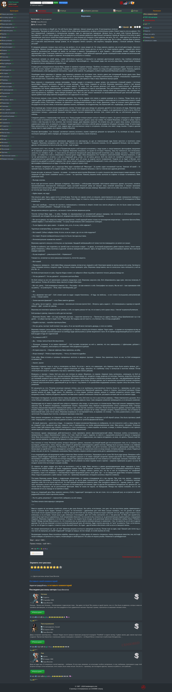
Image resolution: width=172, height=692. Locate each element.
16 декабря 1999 (48, 600)
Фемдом (4, 136)
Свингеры (5, 106)
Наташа (44, 594)
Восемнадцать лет (8, 27)
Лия (42, 653)
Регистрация (63, 2)
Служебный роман (8, 116)
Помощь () (149, 37)
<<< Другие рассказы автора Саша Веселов (45, 576)
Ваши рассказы (7, 24)
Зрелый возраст (7, 47)
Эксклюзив (5, 149)
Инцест (4, 53)
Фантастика (6, 132)
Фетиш (4, 139)
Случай (4, 119)
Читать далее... (38, 612)
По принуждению (7, 90)
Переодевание (7, 83)
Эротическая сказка (8, 155)
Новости (147, 31)
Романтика (5, 103)
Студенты (5, 126)
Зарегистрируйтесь (38, 585)
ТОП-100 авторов (150, 17)
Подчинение (6, 93)
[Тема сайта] (120, 28)
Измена (4, 50)
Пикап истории (7, 86)
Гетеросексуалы (7, 30)
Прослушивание (47, 623)
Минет (4, 67)
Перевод (5, 80)
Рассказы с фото (7, 100)
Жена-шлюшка (7, 40)
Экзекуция (5, 146)
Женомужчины (7, 44)
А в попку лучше (7, 17)
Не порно (5, 73)
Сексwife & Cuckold (8, 113)
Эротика (4, 152)
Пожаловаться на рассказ (131, 557)
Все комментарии (150, 14)
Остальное (5, 76)
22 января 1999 (41, 24)
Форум (146, 28)
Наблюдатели (6, 70)
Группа (4, 34)
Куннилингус (6, 60)
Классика (5, 57)
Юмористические (7, 159)
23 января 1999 (48, 659)
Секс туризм (6, 109)
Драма (4, 37)
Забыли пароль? (37, 5)
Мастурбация (6, 63)
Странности (6, 123)
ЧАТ (145, 24)
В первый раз (6, 21)
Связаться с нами (150, 40)
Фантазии (5, 129)
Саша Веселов (42, 22)
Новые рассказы (7, 14)
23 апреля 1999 (48, 629)
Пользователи (149, 20)
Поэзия (4, 96)
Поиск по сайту (149, 34)
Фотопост (5, 142)
